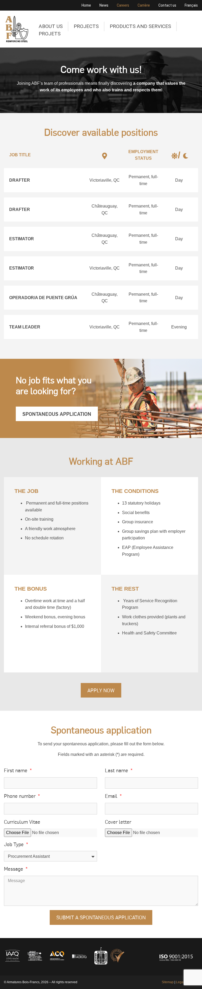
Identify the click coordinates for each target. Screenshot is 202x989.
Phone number (20, 796)
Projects (86, 26)
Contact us (167, 5)
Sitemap (168, 982)
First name (16, 770)
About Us (51, 26)
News (103, 5)
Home (86, 5)
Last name (117, 770)
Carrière (144, 5)
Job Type (14, 844)
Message (14, 868)
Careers (123, 5)
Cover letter (118, 821)
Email (112, 796)
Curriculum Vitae (22, 821)
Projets (49, 33)
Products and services (140, 26)
